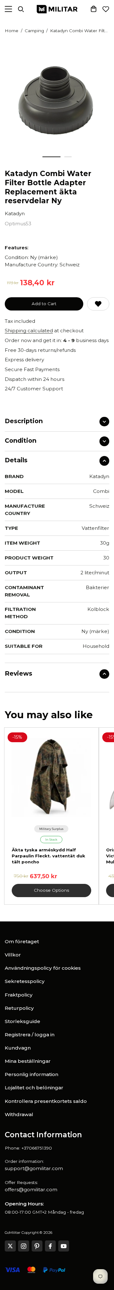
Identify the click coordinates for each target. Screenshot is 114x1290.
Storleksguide (22, 1021)
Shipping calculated (29, 331)
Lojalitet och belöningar (34, 1088)
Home (11, 30)
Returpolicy (19, 1008)
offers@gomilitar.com (31, 1189)
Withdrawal (19, 1114)
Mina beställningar (28, 1061)
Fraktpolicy (19, 995)
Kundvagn (18, 1048)
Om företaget (22, 941)
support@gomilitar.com (34, 1168)
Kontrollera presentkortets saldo (46, 1101)
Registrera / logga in (29, 1035)
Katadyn (15, 213)
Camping (34, 30)
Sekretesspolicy (25, 981)
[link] (51, 828)
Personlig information (31, 1074)
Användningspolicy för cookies (43, 968)
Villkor (13, 955)
